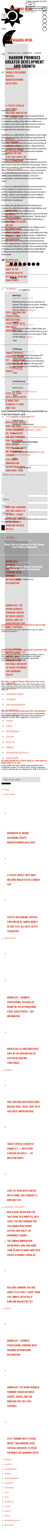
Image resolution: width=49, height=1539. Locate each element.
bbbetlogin (16, 295)
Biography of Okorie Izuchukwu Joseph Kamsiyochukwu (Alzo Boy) (21, 837)
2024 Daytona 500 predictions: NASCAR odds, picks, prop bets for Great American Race (23, 1106)
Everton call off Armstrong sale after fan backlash (23, 710)
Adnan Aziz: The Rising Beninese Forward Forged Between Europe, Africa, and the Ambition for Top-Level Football (23, 1396)
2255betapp (17, 348)
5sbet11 (15, 322)
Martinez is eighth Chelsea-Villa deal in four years (23, 681)
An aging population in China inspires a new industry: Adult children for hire (24, 761)
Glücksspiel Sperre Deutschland (25, 441)
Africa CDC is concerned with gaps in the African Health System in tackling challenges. (16, 271)
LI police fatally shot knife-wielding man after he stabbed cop (16, 111)
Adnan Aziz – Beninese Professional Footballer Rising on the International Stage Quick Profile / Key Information (21, 1006)
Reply (15, 314)
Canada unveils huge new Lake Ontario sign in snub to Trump (23, 625)
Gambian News (27, 53)
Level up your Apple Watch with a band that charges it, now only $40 (22, 1195)
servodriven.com (18, 381)
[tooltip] (44, 9)
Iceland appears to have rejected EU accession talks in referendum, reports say (24, 650)
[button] (6, 20)
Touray (13, 277)
